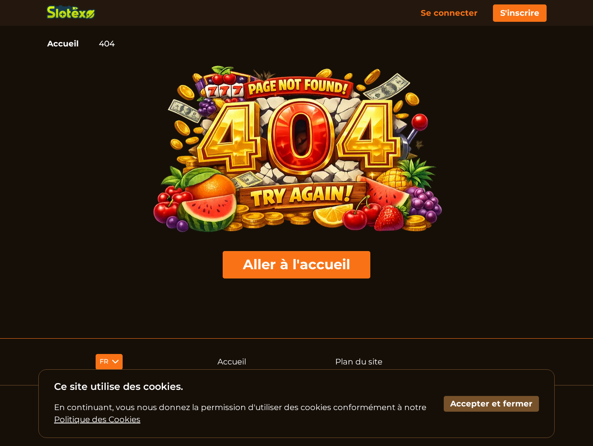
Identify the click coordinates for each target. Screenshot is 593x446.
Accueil (63, 43)
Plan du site (358, 361)
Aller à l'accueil (296, 264)
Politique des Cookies (97, 419)
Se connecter (449, 13)
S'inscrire (519, 13)
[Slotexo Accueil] (71, 13)
